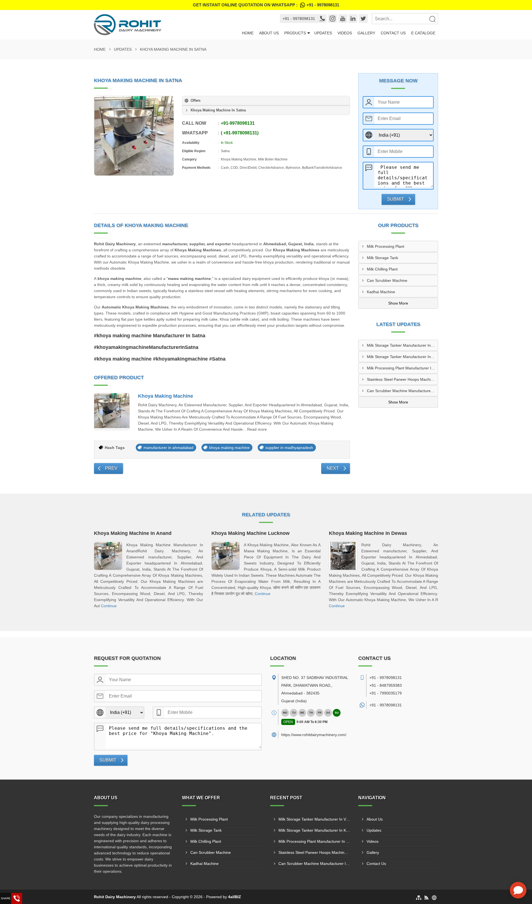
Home (248, 33)
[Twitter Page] (363, 18)
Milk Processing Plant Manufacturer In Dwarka (402, 368)
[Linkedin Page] (353, 18)
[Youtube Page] (342, 18)
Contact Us (393, 33)
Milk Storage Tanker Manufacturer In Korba (402, 356)
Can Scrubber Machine (387, 280)
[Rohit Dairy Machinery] (166, 24)
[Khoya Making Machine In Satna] (134, 135)
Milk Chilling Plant (382, 269)
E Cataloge (423, 33)
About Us (269, 33)
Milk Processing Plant (385, 246)
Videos (344, 33)
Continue (109, 606)
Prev (111, 468)
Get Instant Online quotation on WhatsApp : (266, 4)
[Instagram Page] (332, 18)
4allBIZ (234, 897)
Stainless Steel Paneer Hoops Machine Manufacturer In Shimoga (402, 379)
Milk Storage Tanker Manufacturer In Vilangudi (402, 345)
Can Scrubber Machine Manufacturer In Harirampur (402, 391)
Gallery (366, 33)
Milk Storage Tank (382, 258)
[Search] (432, 18)
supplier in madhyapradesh (289, 447)
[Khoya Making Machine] (111, 411)
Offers (196, 100)
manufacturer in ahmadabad (168, 447)
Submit (395, 199)
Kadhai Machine (381, 292)
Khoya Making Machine (165, 396)
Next (333, 468)
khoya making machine (229, 447)
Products (295, 33)
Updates (323, 33)
